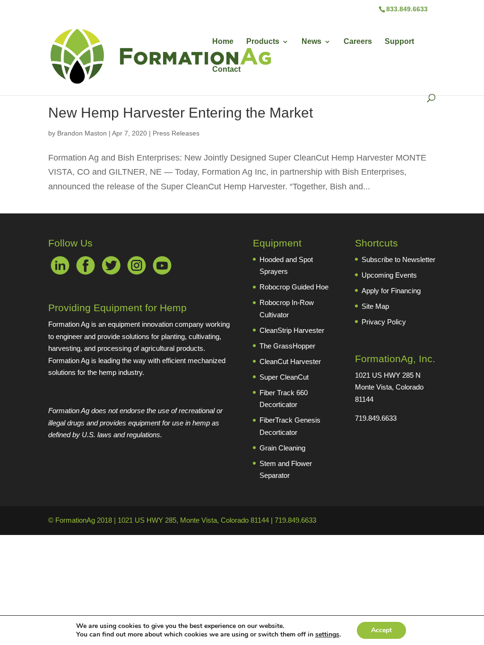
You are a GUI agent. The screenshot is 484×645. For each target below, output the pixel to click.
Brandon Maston (82, 133)
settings (327, 634)
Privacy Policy (384, 322)
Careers (358, 41)
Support (399, 41)
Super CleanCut (284, 377)
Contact (226, 69)
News (311, 41)
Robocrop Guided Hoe (293, 287)
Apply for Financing (391, 291)
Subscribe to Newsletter (398, 259)
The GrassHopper (287, 346)
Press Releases (176, 133)
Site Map (375, 306)
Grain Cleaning (282, 448)
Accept (381, 630)
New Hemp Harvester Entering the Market (180, 112)
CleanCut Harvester (290, 361)
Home (222, 41)
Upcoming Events (389, 275)
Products (262, 41)
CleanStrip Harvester (291, 330)
